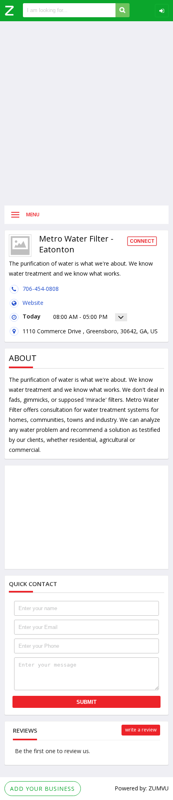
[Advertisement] (86, 113)
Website (33, 302)
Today (32, 316)
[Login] (162, 10)
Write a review (141, 729)
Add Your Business (42, 788)
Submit (86, 702)
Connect (142, 241)
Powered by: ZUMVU (142, 788)
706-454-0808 (41, 288)
